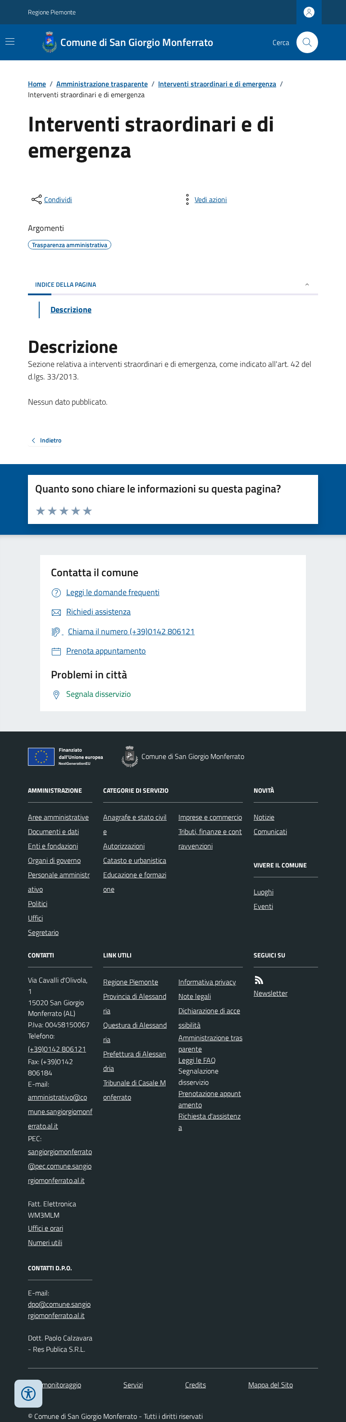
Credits (195, 1384)
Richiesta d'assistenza (209, 1122)
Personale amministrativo (59, 881)
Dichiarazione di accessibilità (209, 1017)
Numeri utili (45, 1242)
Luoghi (263, 891)
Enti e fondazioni (53, 845)
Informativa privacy (207, 981)
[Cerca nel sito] (303, 42)
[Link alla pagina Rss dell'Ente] (259, 980)
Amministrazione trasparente (102, 83)
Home (37, 83)
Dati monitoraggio (54, 1384)
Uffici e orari (45, 1228)
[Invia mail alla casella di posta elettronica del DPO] (60, 1310)
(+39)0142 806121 (57, 1048)
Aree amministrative (58, 817)
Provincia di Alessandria (134, 1003)
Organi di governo (54, 860)
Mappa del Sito (270, 1384)
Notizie (264, 817)
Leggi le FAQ (197, 1060)
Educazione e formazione (134, 881)
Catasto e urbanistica (134, 860)
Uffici (35, 917)
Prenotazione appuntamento (209, 1099)
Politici (37, 903)
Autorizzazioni (124, 845)
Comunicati (270, 831)
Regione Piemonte (52, 12)
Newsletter (270, 993)
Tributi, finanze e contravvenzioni (210, 838)
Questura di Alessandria (135, 1032)
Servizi (133, 1384)
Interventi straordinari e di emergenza (217, 83)
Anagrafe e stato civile (135, 824)
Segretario (43, 932)
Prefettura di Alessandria (134, 1061)
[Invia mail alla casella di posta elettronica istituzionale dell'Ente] (60, 1111)
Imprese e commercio (210, 817)
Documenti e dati (53, 831)
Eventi (263, 906)
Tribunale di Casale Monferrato (134, 1089)
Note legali (194, 996)
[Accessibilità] (28, 1393)
